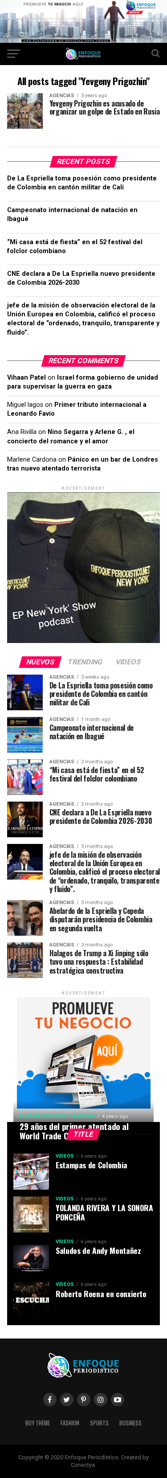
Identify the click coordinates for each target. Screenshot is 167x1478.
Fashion (70, 1423)
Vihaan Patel (26, 377)
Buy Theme (37, 1423)
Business (130, 1423)
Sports (99, 1423)
